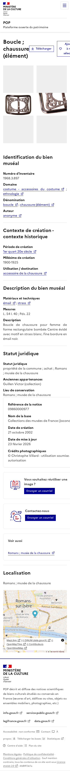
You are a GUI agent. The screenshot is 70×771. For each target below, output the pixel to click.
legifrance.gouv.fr (15, 721)
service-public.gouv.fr (40, 713)
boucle (8, 204)
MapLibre (12, 640)
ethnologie (11, 193)
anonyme (10, 215)
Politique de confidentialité (38, 754)
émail (7, 303)
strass (22, 303)
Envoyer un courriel (39, 491)
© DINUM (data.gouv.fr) (34, 640)
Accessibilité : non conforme (19, 731)
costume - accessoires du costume (31, 189)
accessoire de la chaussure (22, 273)
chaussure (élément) (35, 204)
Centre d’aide (15, 745)
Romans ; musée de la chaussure (29, 553)
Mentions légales (12, 754)
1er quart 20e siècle (17, 251)
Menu (64, 5)
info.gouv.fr (11, 713)
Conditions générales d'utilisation (21, 758)
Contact (45, 731)
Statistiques (53, 738)
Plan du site (35, 745)
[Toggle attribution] (62, 640)
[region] (35, 621)
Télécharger (44, 49)
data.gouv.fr (42, 721)
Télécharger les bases (29, 738)
